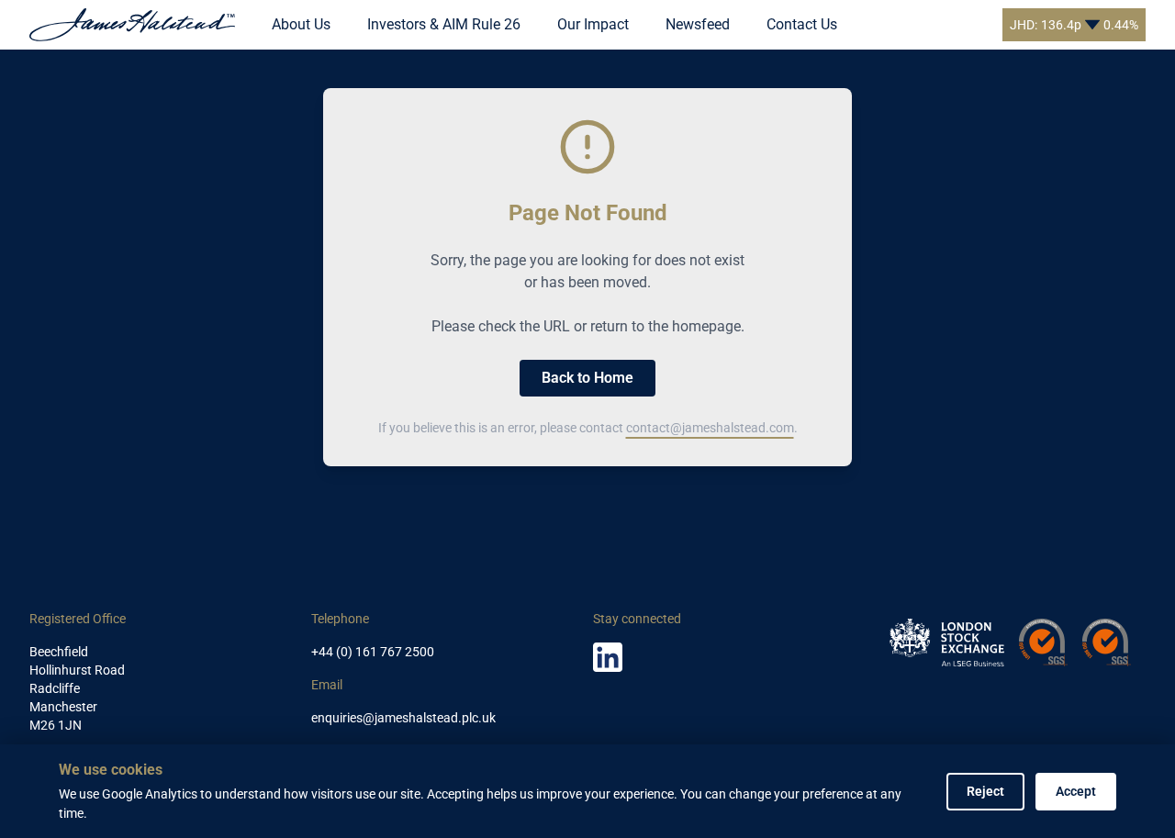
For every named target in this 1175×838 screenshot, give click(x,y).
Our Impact (593, 24)
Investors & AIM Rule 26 (443, 24)
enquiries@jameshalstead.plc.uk (403, 717)
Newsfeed (698, 24)
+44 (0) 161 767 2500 (372, 651)
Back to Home (587, 377)
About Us (301, 24)
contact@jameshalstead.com (710, 427)
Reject (985, 791)
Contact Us (802, 24)
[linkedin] (607, 657)
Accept (1076, 791)
